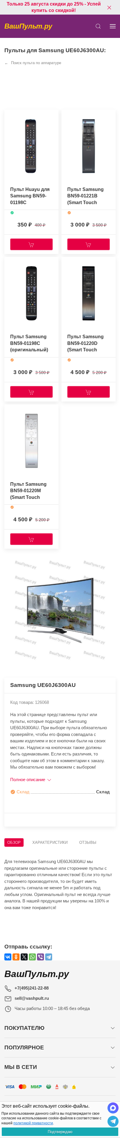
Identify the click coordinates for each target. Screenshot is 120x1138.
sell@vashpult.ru (32, 998)
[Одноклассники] (16, 956)
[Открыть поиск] (98, 26)
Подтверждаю (60, 1132)
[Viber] (40, 956)
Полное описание (28, 779)
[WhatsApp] (32, 956)
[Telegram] (48, 956)
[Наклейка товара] (8, 115)
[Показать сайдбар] (112, 26)
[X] (24, 956)
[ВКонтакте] (7, 956)
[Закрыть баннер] (109, 7)
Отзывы (87, 842)
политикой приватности (33, 1123)
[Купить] (31, 244)
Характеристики (50, 842)
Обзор (14, 842)
